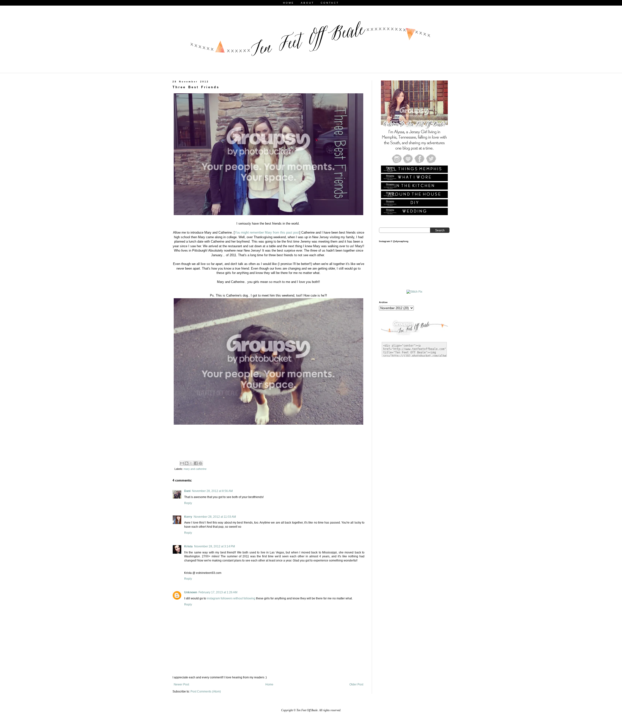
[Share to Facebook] (195, 463)
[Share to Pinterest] (200, 463)
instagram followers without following (231, 598)
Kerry (188, 516)
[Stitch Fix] (414, 291)
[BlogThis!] (186, 463)
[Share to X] (191, 463)
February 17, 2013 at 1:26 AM (218, 592)
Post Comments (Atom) (205, 691)
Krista (188, 546)
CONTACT (330, 2)
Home (269, 684)
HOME (288, 2)
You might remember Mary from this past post (267, 232)
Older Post (356, 684)
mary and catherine (195, 468)
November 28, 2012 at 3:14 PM (214, 546)
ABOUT (307, 2)
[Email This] (182, 463)
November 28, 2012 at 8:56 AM (212, 491)
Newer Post (181, 684)
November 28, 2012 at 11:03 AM (215, 516)
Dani (187, 491)
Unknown (190, 592)
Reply (188, 503)
